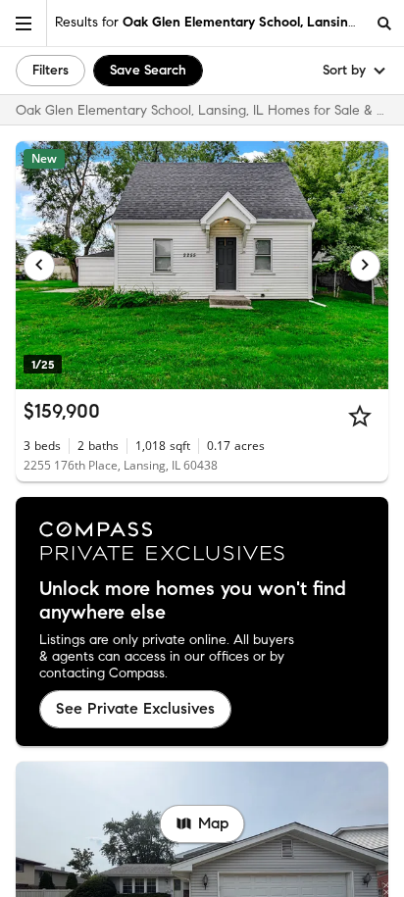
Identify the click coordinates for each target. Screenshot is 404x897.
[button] (23, 23)
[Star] (359, 415)
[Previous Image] (39, 265)
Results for (210, 22)
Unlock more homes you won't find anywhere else (192, 600)
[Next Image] (365, 265)
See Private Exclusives (135, 708)
